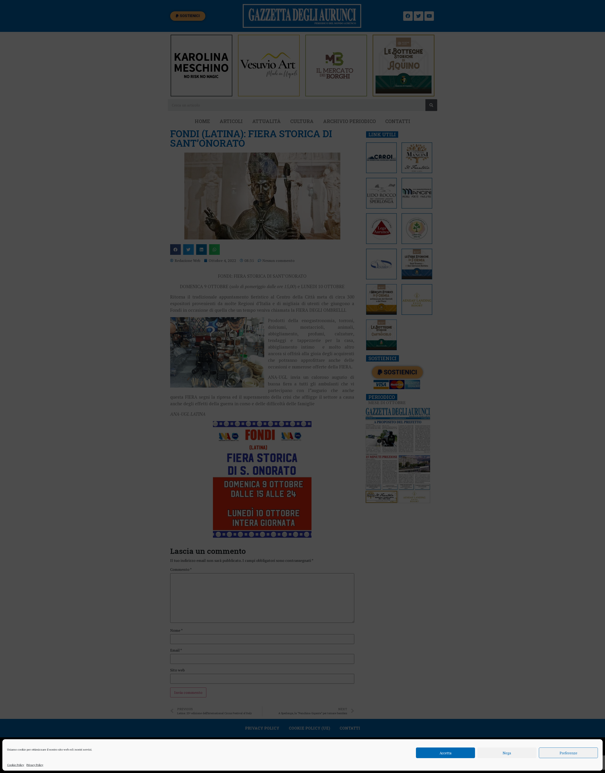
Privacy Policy (34, 765)
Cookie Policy (15, 765)
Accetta (446, 753)
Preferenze (568, 753)
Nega (507, 753)
